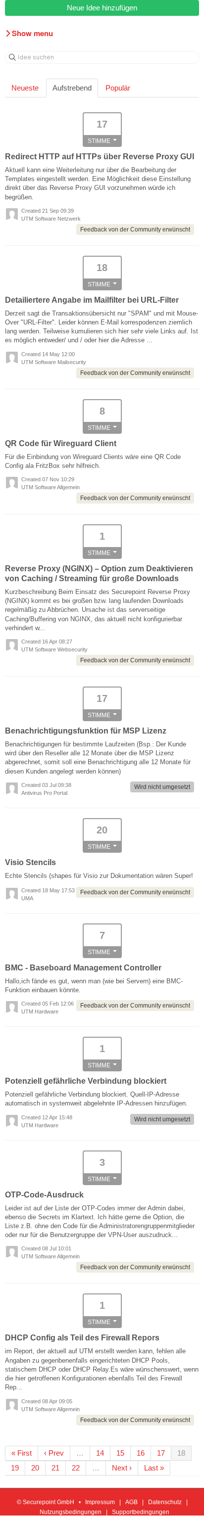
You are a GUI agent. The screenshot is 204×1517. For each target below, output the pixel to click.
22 (76, 1468)
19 (15, 1468)
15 (120, 1453)
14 (100, 1453)
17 (161, 1453)
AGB (131, 1502)
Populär (117, 88)
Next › (122, 1468)
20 (35, 1468)
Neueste (25, 88)
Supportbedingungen (140, 1512)
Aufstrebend (72, 88)
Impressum (100, 1502)
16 (141, 1453)
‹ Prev (54, 1453)
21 (55, 1468)
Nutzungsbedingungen (71, 1512)
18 (181, 1453)
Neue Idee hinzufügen (102, 7)
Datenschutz (165, 1502)
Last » (154, 1468)
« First (21, 1453)
